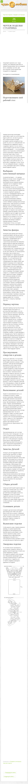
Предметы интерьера (15, 761)
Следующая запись (9, 776)
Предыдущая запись (10, 772)
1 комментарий (11, 31)
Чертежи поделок (7, 763)
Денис (4, 31)
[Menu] (2, 1)
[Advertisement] (14, 48)
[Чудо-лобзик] (14, 7)
